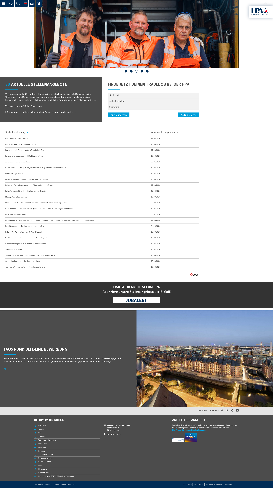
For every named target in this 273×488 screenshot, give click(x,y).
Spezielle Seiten (44, 462)
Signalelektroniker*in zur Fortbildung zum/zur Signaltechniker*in (30, 255)
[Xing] (230, 411)
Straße (41, 433)
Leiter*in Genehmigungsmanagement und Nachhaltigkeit (27, 180)
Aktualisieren (189, 115)
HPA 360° (42, 426)
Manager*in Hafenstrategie (16, 197)
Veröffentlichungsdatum (163, 132)
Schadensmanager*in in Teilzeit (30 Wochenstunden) (25, 244)
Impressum (187, 485)
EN (270, 3)
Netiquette (229, 485)
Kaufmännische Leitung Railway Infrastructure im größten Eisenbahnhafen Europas (37, 168)
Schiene (41, 437)
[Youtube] (236, 412)
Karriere (41, 451)
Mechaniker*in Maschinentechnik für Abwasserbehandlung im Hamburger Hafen (36, 203)
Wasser (41, 429)
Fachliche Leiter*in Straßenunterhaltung (20, 144)
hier (75, 112)
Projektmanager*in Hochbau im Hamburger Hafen (24, 226)
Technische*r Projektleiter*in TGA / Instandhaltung (25, 267)
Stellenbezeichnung (15, 132)
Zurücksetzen (119, 115)
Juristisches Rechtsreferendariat (17, 162)
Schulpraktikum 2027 (13, 250)
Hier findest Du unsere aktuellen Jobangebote (190, 430)
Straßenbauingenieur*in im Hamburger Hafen (22, 261)
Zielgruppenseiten (45, 458)
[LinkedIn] (221, 411)
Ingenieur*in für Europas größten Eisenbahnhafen (24, 150)
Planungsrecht (44, 473)
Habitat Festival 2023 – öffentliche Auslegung (56, 476)
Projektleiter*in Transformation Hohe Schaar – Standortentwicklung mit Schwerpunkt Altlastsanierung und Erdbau (49, 220)
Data (40, 465)
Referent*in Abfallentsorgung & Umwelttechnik (23, 232)
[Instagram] (225, 411)
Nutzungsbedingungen (214, 485)
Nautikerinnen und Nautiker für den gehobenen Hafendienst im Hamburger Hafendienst (39, 209)
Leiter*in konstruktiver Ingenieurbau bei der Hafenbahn (26, 191)
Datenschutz (199, 485)
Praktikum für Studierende (15, 215)
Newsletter (42, 469)
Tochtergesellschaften (47, 440)
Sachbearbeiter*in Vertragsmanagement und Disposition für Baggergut (33, 238)
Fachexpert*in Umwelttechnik (16, 139)
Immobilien (42, 444)
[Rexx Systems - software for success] (194, 274)
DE (265, 3)
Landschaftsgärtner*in (14, 174)
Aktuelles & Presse (45, 455)
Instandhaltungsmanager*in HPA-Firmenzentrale (24, 156)
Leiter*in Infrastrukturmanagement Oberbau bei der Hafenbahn (29, 185)
